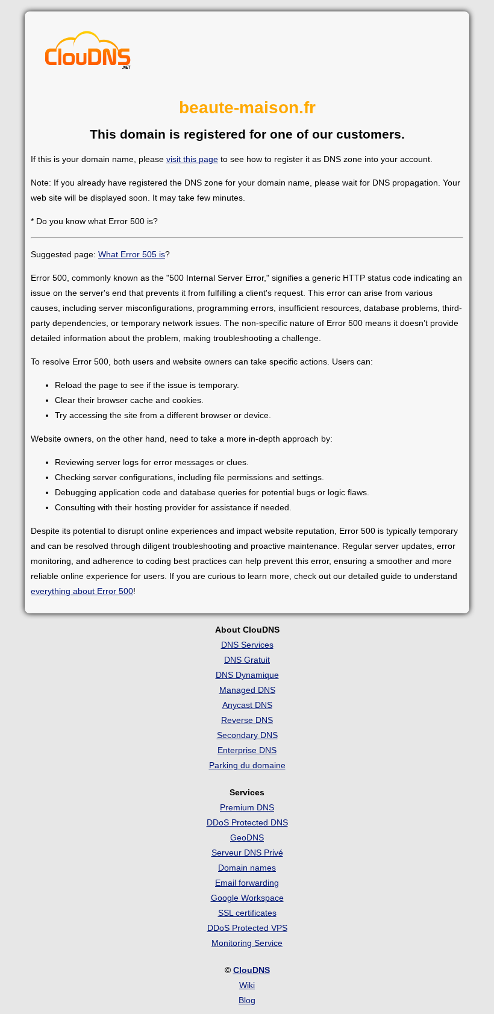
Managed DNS (247, 690)
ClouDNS (251, 970)
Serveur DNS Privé (247, 852)
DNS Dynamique (247, 675)
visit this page (192, 159)
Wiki (247, 985)
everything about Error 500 (82, 591)
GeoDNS (247, 837)
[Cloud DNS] (88, 53)
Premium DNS (247, 807)
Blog (247, 1000)
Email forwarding (247, 882)
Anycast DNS (247, 705)
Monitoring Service (247, 943)
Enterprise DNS (247, 750)
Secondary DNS (247, 735)
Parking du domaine (247, 765)
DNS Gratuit (247, 660)
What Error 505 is (131, 254)
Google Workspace (247, 898)
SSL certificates (247, 913)
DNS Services (247, 644)
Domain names (247, 867)
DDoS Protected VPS (247, 928)
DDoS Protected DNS (247, 822)
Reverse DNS (247, 720)
